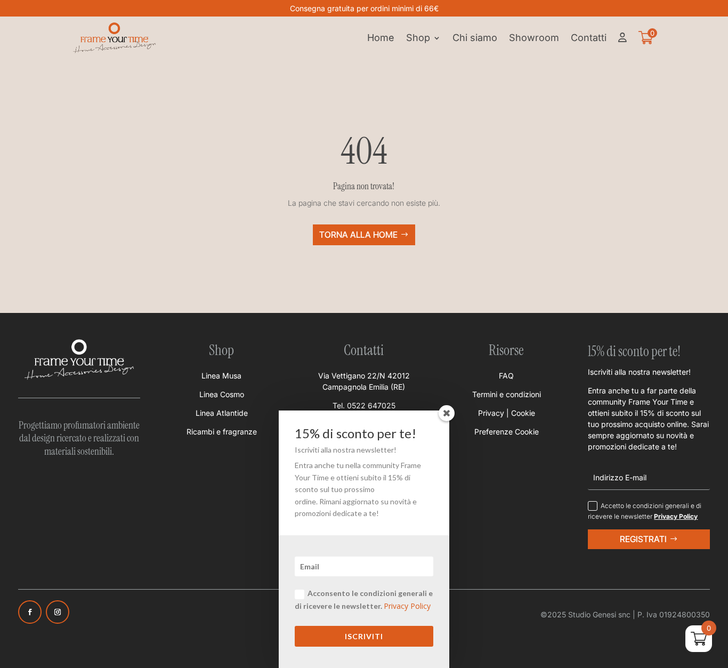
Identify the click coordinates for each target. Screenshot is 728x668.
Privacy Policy (407, 606)
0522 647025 (371, 405)
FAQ (506, 375)
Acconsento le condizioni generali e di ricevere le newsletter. (364, 600)
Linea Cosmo (221, 394)
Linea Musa (221, 375)
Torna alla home (358, 234)
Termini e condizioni (506, 394)
